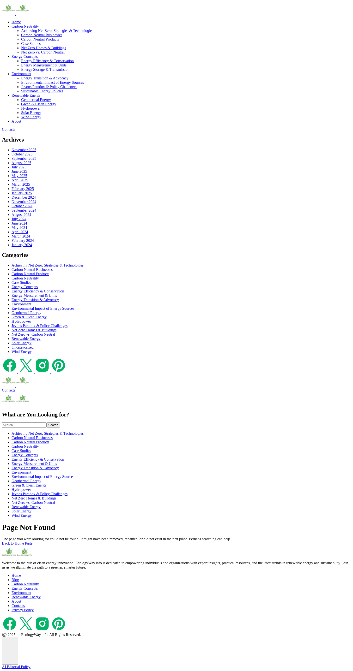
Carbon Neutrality (25, 26)
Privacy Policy (23, 610)
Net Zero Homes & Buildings (43, 48)
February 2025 (23, 189)
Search (53, 425)
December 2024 (24, 197)
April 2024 (20, 232)
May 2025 (19, 176)
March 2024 (21, 236)
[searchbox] (24, 425)
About (16, 121)
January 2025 (22, 193)
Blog (15, 580)
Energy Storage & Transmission (45, 69)
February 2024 (23, 240)
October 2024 (22, 206)
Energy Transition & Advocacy (44, 78)
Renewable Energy (26, 95)
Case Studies (31, 44)
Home (16, 22)
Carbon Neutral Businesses (41, 35)
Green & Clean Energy (38, 104)
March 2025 (21, 184)
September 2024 (24, 210)
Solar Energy (31, 113)
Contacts (8, 129)
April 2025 (20, 180)
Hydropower (31, 108)
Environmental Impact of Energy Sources (52, 82)
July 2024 (19, 219)
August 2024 (21, 215)
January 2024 (22, 245)
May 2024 (19, 228)
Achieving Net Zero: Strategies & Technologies (57, 31)
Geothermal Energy (36, 100)
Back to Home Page (17, 543)
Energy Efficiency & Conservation (47, 61)
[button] (10, 651)
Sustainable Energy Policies (42, 91)
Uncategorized (23, 347)
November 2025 (24, 150)
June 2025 (19, 171)
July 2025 (19, 167)
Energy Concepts (25, 56)
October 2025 (22, 154)
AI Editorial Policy (16, 667)
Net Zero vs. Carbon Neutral (43, 52)
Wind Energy (31, 117)
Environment (21, 74)
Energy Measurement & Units (44, 65)
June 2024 (19, 223)
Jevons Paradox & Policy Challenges (49, 87)
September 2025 (24, 158)
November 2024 (24, 202)
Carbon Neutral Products (40, 39)
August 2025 (21, 163)
